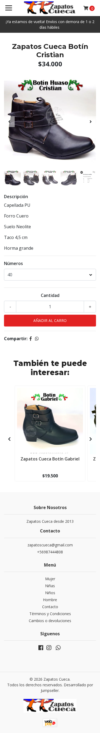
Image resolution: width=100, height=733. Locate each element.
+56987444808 (50, 551)
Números (13, 263)
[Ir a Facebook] (40, 648)
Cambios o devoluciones (50, 620)
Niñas (50, 585)
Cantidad (50, 295)
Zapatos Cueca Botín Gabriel (50, 459)
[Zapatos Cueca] (50, 8)
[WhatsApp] (57, 648)
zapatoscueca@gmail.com (50, 544)
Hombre (50, 599)
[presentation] (9, 121)
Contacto (50, 606)
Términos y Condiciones (50, 613)
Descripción (16, 196)
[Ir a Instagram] (48, 648)
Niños (50, 592)
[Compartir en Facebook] (31, 339)
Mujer (50, 578)
